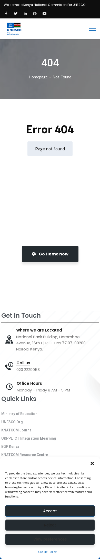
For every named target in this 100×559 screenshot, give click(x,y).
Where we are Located (39, 330)
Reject (50, 525)
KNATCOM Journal (17, 430)
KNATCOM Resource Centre (24, 455)
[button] (92, 463)
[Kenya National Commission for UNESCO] (14, 28)
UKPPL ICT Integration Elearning (28, 438)
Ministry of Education (19, 414)
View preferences (50, 539)
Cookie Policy (47, 551)
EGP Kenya (10, 446)
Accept (50, 511)
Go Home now (53, 254)
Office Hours (29, 383)
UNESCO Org (12, 422)
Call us (23, 363)
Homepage (38, 77)
